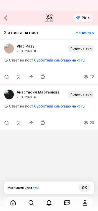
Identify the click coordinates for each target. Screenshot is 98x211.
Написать (85, 32)
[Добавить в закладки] (18, 76)
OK (84, 188)
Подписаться (80, 48)
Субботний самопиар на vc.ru (59, 60)
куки (36, 188)
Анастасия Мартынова (38, 92)
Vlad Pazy (25, 46)
